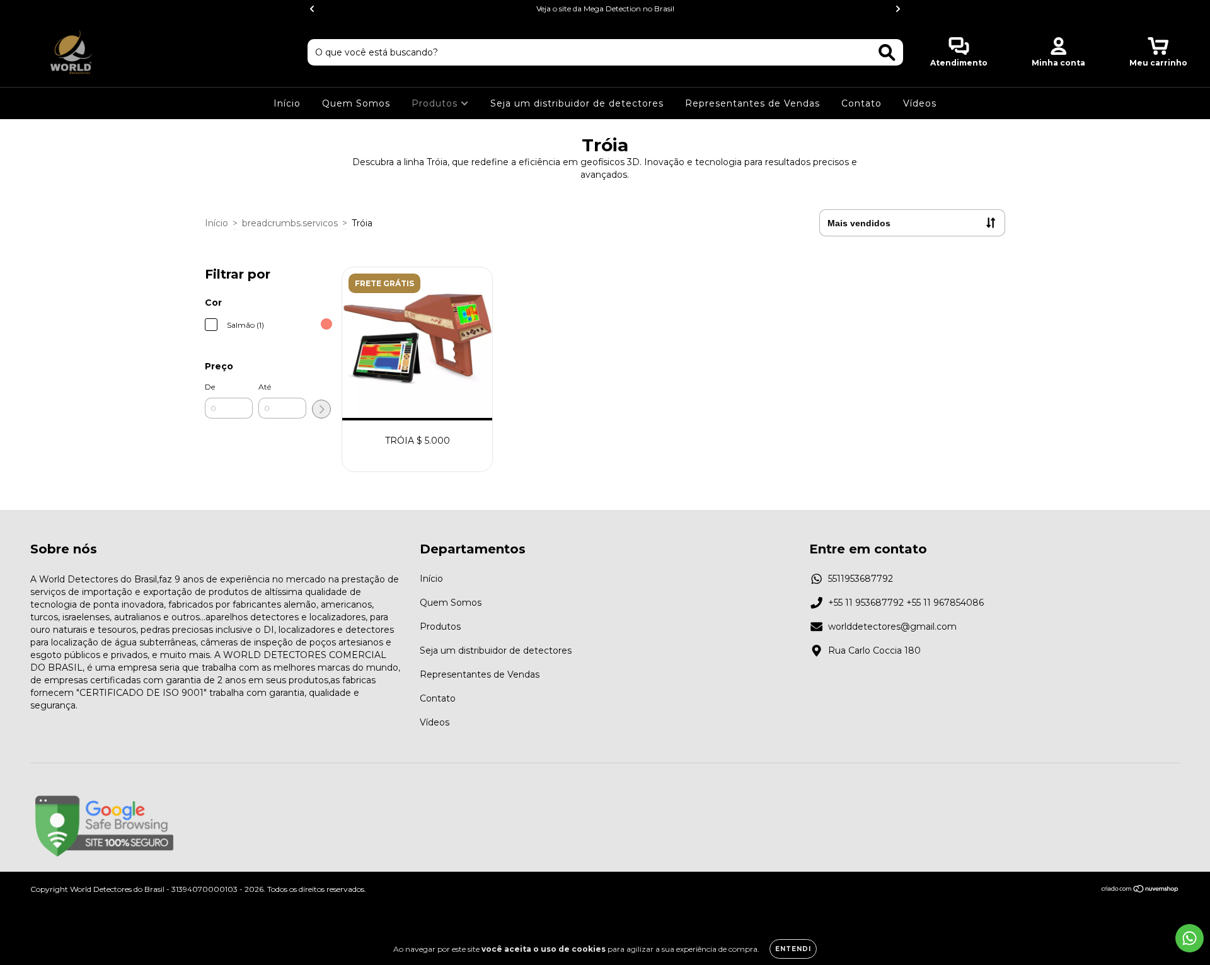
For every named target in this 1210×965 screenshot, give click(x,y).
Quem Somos (356, 103)
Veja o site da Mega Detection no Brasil (605, 8)
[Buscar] (887, 52)
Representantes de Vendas (752, 103)
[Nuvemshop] (1140, 890)
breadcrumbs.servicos (290, 223)
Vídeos (919, 103)
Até (264, 386)
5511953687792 (860, 578)
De (210, 386)
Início (287, 103)
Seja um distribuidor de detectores (577, 103)
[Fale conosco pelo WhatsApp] (1189, 938)
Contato (861, 103)
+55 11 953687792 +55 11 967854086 (906, 602)
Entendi (793, 949)
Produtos (436, 103)
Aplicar (321, 409)
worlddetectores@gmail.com (892, 626)
